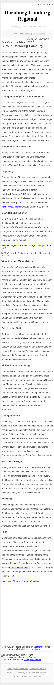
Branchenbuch (39, 34)
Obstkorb (37, 647)
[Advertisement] (27, 614)
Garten (45, 672)
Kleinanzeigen (21, 672)
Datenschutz (26, 676)
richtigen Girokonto (32, 660)
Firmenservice (35, 672)
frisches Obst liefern (10, 207)
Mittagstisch (25, 34)
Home (10, 669)
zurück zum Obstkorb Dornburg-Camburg (20, 581)
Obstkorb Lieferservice (19, 567)
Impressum (37, 676)
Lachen (16, 676)
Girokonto (10, 672)
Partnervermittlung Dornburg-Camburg (30, 669)
